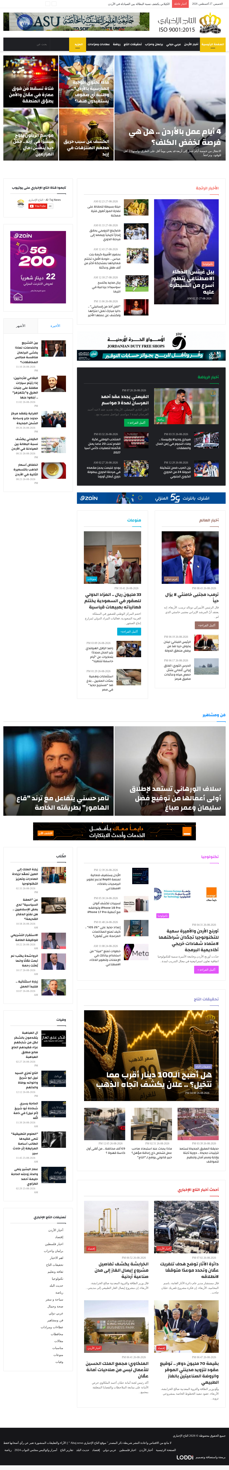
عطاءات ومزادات (99, 44)
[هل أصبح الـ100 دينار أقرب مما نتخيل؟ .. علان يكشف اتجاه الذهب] (151, 1055)
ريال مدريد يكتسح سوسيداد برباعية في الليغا (106, 287)
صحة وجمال (55, 1306)
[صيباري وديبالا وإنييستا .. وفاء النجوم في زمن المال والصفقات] (206, 440)
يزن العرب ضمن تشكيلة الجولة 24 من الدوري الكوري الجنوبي (175, 472)
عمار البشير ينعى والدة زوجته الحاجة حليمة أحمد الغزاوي (24, 1176)
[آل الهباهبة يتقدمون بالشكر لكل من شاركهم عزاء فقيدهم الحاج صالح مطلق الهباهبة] (53, 1038)
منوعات (58, 1355)
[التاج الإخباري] (191, 23)
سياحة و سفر (54, 1299)
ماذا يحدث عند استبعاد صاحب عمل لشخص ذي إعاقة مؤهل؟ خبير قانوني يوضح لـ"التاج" (151, 1153)
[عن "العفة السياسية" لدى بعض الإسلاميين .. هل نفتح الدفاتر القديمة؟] (53, 905)
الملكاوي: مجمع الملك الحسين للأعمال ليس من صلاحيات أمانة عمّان (117, 1369)
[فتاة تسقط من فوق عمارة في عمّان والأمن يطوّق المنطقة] (30, 81)
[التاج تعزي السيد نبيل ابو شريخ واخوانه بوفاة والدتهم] (53, 1079)
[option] (114, 108)
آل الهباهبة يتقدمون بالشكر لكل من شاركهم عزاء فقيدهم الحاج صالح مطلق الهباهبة (24, 1045)
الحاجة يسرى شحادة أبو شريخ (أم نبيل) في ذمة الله (25, 1111)
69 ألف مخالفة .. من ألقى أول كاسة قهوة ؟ (105, 1151)
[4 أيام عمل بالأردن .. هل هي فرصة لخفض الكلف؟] (170, 108)
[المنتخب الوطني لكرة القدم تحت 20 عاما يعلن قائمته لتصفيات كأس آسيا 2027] (136, 440)
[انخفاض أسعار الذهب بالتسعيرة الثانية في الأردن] (53, 470)
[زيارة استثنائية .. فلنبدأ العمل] (53, 987)
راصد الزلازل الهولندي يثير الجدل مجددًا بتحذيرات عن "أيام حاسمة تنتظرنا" (99, 654)
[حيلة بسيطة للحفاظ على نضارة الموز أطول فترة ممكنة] (136, 207)
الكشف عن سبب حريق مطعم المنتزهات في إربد (86, 147)
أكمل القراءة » (136, 422)
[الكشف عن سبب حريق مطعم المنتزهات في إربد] (86, 134)
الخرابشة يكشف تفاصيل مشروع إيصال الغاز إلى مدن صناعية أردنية (121, 1270)
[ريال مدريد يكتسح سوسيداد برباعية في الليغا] (136, 283)
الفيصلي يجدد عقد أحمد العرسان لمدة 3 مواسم (125, 399)
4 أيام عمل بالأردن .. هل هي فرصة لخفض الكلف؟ (175, 137)
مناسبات (57, 1348)
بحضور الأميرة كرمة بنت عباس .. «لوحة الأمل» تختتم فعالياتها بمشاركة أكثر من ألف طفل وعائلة (102, 261)
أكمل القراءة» (206, 625)
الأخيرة (55, 326)
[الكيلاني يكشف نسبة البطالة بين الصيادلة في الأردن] (53, 445)
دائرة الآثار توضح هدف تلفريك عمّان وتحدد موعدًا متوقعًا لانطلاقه (189, 1270)
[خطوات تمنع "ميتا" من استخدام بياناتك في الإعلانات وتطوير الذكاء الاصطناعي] (136, 952)
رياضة (117, 44)
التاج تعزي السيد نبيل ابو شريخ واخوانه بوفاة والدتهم (26, 1080)
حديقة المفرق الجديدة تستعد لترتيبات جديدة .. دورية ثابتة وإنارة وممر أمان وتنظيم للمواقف (199, 1155)
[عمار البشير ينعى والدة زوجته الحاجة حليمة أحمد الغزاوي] (53, 1175)
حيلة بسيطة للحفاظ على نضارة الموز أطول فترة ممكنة (104, 211)
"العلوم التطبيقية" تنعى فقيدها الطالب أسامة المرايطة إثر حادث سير (24, 1143)
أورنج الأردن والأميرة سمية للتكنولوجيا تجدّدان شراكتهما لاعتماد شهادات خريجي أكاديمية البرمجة (189, 940)
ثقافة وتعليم (55, 1271)
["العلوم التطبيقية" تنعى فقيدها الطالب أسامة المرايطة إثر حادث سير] (53, 1139)
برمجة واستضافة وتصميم (210, 1457)
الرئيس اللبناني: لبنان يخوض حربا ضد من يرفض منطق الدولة (177, 646)
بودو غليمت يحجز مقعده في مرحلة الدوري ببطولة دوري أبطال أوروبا (104, 472)
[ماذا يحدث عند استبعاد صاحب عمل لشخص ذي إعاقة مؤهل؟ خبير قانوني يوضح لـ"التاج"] (151, 1124)
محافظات (57, 1334)
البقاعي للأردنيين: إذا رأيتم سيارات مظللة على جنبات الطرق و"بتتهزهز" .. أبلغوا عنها (25, 387)
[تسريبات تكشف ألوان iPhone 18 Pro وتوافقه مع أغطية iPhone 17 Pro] (136, 904)
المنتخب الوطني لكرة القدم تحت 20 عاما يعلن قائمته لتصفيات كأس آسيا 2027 (102, 445)
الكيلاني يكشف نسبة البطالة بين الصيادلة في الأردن (24, 444)
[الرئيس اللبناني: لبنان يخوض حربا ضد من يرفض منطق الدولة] (206, 643)
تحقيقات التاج (133, 44)
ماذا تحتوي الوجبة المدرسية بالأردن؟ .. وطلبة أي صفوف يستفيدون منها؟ (90, 91)
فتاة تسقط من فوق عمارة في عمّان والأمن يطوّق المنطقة (31, 94)
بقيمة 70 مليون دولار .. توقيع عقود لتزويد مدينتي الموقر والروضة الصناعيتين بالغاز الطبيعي (189, 1372)
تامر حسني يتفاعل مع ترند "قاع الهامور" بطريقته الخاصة (63, 803)
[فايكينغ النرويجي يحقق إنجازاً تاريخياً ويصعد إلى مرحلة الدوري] (136, 231)
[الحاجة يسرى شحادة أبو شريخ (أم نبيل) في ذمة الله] (53, 1109)
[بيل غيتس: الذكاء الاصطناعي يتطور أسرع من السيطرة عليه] (186, 251)
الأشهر (20, 326)
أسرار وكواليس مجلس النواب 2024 (36, 1450)
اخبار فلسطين (54, 1244)
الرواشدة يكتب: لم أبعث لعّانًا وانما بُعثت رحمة (24, 960)
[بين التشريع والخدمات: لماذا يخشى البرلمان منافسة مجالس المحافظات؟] (53, 348)
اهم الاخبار (56, 1258)
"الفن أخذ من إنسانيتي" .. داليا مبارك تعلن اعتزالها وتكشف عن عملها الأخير (104, 311)
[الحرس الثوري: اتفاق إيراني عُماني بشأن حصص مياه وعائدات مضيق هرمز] (206, 666)
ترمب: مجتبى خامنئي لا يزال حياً (192, 597)
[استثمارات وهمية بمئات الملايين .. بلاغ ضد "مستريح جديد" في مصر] (129, 677)
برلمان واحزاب (154, 44)
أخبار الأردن (191, 44)
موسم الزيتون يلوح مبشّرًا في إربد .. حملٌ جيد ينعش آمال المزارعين (33, 144)
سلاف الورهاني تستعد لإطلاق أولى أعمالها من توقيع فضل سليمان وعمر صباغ (175, 798)
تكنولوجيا (57, 1278)
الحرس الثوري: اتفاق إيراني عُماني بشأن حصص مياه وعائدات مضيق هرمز (177, 672)
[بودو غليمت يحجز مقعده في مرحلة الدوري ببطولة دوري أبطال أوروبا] (136, 468)
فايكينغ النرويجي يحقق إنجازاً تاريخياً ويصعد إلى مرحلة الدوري (105, 235)
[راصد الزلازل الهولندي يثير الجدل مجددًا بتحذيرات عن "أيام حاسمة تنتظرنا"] (129, 649)
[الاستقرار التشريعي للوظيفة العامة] (53, 941)
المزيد (79, 44)
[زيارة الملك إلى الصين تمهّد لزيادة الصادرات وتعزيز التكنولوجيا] (53, 875)
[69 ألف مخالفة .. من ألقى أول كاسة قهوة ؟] (104, 1124)
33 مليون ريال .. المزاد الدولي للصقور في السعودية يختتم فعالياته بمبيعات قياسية (112, 600)
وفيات (59, 1362)
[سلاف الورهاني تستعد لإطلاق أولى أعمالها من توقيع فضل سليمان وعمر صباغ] (170, 771)
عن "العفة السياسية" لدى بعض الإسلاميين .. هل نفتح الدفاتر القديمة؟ (25, 909)
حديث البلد (56, 1285)
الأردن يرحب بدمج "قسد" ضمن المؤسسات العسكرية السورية (132, 4)
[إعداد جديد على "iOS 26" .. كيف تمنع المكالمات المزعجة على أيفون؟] (136, 928)
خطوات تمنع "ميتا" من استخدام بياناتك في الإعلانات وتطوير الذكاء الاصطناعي (105, 957)
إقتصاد (59, 1237)
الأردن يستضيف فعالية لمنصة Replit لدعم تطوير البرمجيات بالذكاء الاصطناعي (104, 881)
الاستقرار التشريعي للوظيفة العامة (24, 937)
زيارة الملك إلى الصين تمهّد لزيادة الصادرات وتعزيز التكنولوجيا (25, 876)
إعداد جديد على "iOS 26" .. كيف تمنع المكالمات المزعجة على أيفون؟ (103, 931)
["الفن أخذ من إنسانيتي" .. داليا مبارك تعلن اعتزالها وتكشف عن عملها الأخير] (136, 307)
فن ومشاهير (55, 1320)
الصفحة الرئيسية (212, 44)
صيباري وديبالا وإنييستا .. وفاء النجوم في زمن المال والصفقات (173, 443)
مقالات (58, 1341)
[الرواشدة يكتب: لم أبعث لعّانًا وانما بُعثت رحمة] (53, 961)
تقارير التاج (66, 1450)
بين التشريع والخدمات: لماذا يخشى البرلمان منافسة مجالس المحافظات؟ (26, 352)
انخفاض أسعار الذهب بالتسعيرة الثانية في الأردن (25, 469)
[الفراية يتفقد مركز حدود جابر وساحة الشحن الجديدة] (53, 419)
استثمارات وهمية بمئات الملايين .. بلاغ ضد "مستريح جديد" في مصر (100, 683)
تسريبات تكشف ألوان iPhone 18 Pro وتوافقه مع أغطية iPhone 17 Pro (104, 907)
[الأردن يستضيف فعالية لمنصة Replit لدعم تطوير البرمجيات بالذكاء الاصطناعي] (140, 876)
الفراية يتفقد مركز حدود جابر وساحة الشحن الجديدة (24, 418)
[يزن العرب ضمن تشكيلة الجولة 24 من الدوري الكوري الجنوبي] (206, 468)
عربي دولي (173, 44)
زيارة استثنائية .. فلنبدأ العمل (27, 984)
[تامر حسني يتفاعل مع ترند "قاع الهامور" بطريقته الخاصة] (58, 771)
